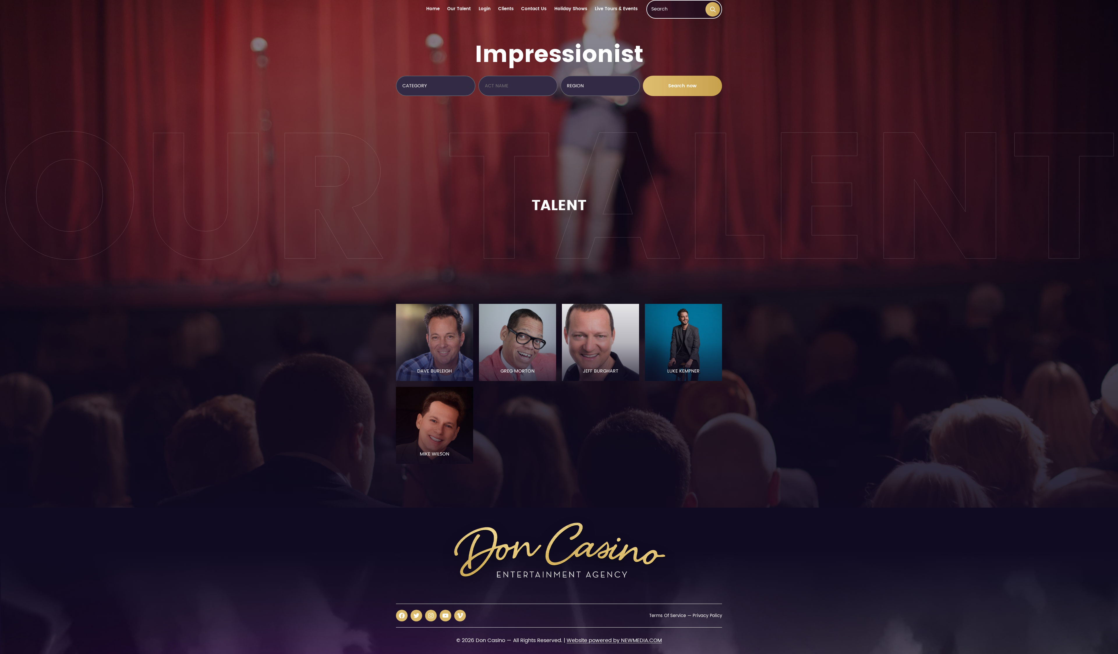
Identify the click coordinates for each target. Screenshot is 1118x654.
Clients (506, 9)
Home (433, 9)
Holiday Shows (570, 9)
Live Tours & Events (616, 9)
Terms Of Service (667, 615)
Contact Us (533, 9)
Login (485, 9)
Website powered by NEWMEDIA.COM (614, 640)
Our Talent (459, 9)
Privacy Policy (707, 615)
